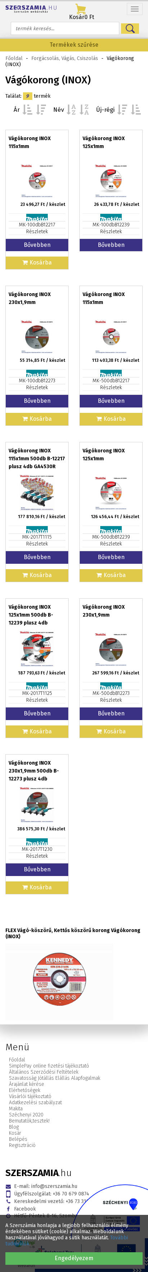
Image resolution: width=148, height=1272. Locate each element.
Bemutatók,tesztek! (29, 1121)
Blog (14, 1127)
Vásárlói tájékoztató (30, 1096)
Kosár (15, 1133)
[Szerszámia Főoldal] (30, 9)
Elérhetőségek (24, 1090)
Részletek (37, 232)
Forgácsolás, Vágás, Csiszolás (64, 58)
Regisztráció (22, 1145)
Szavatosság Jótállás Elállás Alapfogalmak (54, 1078)
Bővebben (37, 244)
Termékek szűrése (74, 44)
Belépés (18, 1139)
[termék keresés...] (130, 28)
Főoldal (14, 58)
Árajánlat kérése (26, 1084)
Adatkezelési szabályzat (35, 1103)
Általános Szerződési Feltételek (43, 1072)
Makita (16, 1109)
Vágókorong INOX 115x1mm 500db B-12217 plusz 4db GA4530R (37, 459)
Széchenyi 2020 (26, 1115)
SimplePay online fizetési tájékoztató (49, 1066)
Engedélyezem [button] (74, 1258)
